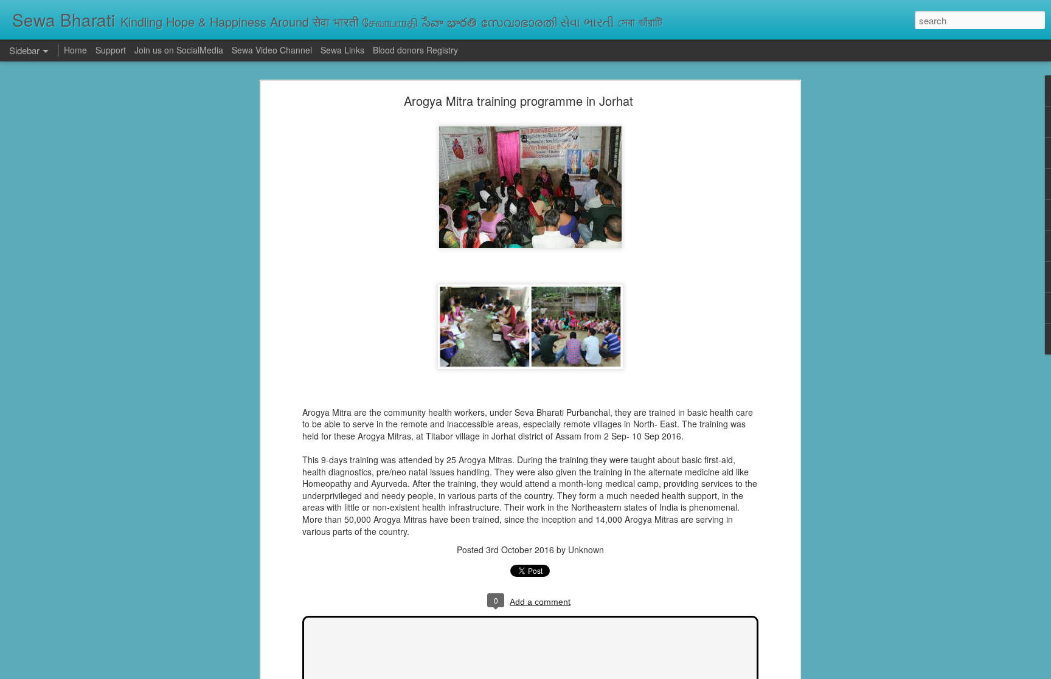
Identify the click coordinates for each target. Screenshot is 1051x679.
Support (110, 50)
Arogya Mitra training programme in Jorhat (518, 100)
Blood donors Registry (415, 50)
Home (75, 50)
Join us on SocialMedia (178, 50)
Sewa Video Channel (272, 50)
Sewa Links (344, 50)
